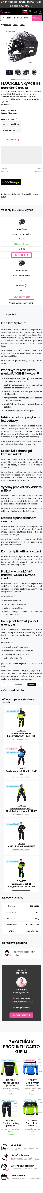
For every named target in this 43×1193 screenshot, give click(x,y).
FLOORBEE (38, 171)
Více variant (10, 140)
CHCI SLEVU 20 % (21, 6)
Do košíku (20, 255)
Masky (15, 24)
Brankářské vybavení (30, 194)
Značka (7, 194)
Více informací (7, 104)
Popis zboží (11, 314)
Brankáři (7, 24)
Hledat (37, 18)
